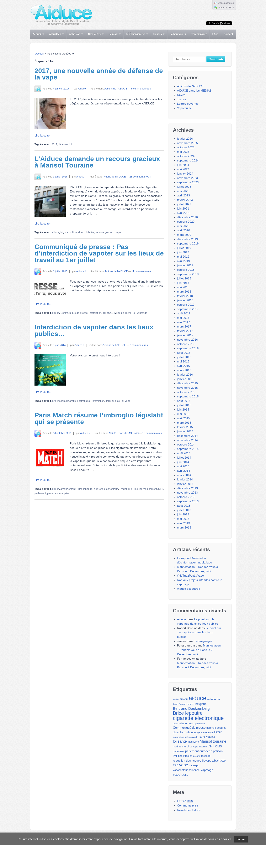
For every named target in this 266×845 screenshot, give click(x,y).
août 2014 (183, 453)
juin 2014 (183, 462)
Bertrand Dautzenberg (191, 708)
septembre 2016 (188, 348)
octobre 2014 (186, 444)
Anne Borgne (179, 704)
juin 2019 (183, 252)
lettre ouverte (191, 737)
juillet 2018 (184, 278)
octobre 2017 (186, 304)
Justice (181, 99)
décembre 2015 (187, 383)
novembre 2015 (187, 387)
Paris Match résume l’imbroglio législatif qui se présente (98, 418)
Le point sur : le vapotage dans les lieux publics (199, 632)
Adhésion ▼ (76, 34)
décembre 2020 (187, 217)
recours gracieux (105, 232)
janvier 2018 (185, 300)
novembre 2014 (187, 440)
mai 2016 (183, 361)
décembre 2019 (187, 239)
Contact (228, 34)
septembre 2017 (188, 309)
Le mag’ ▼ (115, 34)
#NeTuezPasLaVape (190, 575)
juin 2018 (183, 282)
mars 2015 (184, 422)
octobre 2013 (186, 497)
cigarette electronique (78, 401)
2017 (54, 144)
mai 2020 (183, 226)
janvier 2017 (185, 335)
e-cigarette (199, 732)
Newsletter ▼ (96, 34)
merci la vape (190, 746)
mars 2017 (184, 326)
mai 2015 (183, 414)
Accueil (39, 53)
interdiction (95, 312)
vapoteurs (180, 774)
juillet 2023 (184, 186)
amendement (67, 489)
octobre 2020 (186, 221)
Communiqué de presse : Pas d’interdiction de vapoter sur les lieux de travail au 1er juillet (99, 253)
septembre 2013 (188, 501)
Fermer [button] (241, 839)
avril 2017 (183, 322)
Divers (181, 95)
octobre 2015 (186, 392)
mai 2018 (183, 287)
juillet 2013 (184, 510)
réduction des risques (187, 760)
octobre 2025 (186, 147)
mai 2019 (183, 256)
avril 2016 (183, 365)
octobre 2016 (186, 344)
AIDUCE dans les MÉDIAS (124, 433)
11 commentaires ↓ (142, 271)
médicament (150, 489)
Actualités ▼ (56, 34)
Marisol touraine (73, 232)
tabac (215, 760)
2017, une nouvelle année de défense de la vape (98, 74)
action (176, 699)
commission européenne (189, 723)
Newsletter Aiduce (189, 810)
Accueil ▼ (38, 34)
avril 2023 (183, 195)
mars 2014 (184, 475)
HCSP (218, 732)
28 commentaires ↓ (140, 176)
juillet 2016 (184, 357)
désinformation (183, 732)
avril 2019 (183, 261)
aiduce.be (213, 699)
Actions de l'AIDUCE (115, 88)
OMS (218, 746)
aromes (191, 704)
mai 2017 (183, 317)
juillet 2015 (109, 312)
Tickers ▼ (159, 34)
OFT (160, 489)
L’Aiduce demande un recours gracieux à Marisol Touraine (97, 162)
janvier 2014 (185, 483)
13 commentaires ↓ (153, 433)
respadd (206, 755)
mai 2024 (183, 169)
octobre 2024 (186, 156)
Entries (185, 801)
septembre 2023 (188, 182)
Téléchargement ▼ (137, 34)
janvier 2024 (185, 173)
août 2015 (183, 400)
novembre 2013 (187, 492)
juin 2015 (183, 409)
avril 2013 (183, 523)
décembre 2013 (187, 488)
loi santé (180, 741)
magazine (193, 741)
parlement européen (58, 493)
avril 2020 (183, 230)
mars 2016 (184, 370)
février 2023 (185, 199)
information (178, 737)
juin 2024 (183, 164)
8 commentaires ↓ (140, 345)
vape (118, 232)
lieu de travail (124, 312)
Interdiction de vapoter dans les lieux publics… (93, 330)
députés (221, 727)
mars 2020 (184, 234)
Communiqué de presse (74, 312)
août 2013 (183, 505)
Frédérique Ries (128, 489)
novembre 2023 (187, 178)
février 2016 (185, 374)
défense (63, 144)
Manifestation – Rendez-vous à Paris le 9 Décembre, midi (199, 650)
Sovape (206, 760)
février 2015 (185, 427)
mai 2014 (183, 466)
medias (177, 746)
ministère (89, 232)
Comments (187, 805)
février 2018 (185, 296)
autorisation (58, 401)
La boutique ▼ (178, 34)
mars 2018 (184, 291)
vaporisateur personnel (186, 770)
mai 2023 (183, 191)
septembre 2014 (188, 448)
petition (218, 751)
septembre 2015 (188, 396)
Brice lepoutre (84, 489)
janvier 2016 (185, 379)
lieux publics (113, 401)
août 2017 (183, 313)
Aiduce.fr (81, 271)
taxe (222, 760)
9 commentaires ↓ (141, 88)
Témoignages (199, 34)
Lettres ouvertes (187, 103)
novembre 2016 (187, 339)
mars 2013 (184, 527)
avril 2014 (183, 470)
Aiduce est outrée (188, 588)
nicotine (203, 746)
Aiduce (82, 88)
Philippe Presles (182, 755)
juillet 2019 (184, 247)
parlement (40, 493)
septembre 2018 (188, 274)
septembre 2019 (188, 243)
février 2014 (185, 479)
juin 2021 (183, 208)
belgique (201, 704)
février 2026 (185, 138)
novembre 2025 (187, 143)
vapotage (142, 312)
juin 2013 (183, 514)
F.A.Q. (215, 34)
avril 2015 (183, 418)
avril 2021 (183, 213)
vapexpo (194, 765)
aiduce (55, 232)
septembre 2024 (188, 160)
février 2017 (185, 331)
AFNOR (184, 699)
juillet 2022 (184, 204)
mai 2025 (183, 151)
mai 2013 (183, 518)
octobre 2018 (186, 269)
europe (209, 732)
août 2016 (183, 352)
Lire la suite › (43, 135)
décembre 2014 (187, 435)
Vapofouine (184, 108)
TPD (175, 765)
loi (70, 144)
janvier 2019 (185, 265)
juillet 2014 (184, 457)
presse (196, 756)
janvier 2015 (185, 431)
